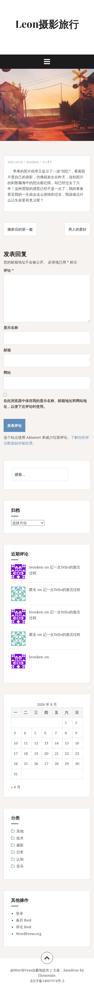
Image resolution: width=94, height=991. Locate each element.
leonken (33, 162)
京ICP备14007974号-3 (47, 980)
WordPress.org (28, 933)
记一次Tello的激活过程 (61, 589)
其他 (20, 831)
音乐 (20, 866)
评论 (9, 270)
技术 (20, 838)
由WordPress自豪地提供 (29, 970)
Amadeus (71, 970)
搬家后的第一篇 (20, 229)
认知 (20, 859)
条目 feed (23, 920)
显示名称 (11, 327)
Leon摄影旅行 (47, 23)
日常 (20, 852)
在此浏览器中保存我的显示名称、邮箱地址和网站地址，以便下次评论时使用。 (45, 403)
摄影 (20, 845)
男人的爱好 (77, 229)
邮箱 (7, 349)
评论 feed (23, 926)
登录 (19, 913)
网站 (7, 372)
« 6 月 (15, 786)
